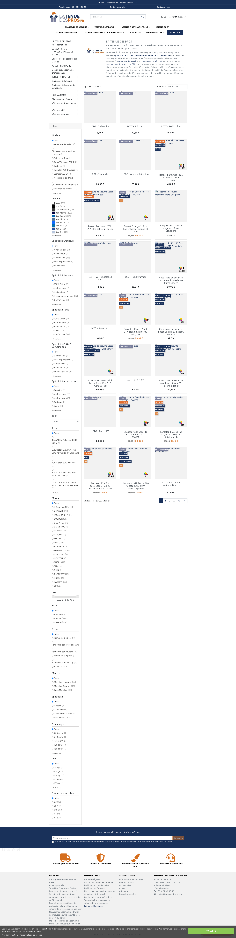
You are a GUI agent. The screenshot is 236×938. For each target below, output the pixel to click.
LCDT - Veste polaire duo (135, 174)
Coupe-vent (61, 363)
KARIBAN (60, 582)
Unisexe (60, 622)
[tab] (118, 2)
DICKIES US (61, 526)
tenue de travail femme (159, 55)
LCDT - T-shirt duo (171, 126)
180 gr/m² (60, 745)
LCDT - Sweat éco (100, 328)
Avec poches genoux (66, 296)
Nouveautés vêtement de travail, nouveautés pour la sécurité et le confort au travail (64, 915)
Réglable (59, 390)
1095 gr (59, 775)
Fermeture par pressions (65, 645)
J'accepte (211, 930)
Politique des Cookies (94, 888)
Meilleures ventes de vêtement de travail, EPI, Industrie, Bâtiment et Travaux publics (65, 924)
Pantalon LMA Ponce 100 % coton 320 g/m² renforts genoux (135, 486)
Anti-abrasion (62, 398)
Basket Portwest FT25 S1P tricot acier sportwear (171, 177)
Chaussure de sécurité (62, 99)
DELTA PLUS (62, 523)
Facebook (3, 849)
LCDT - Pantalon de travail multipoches (171, 484)
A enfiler (60, 666)
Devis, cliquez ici (118, 7)
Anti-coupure (62, 288)
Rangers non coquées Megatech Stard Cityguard (171, 228)
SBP (57, 806)
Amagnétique (62, 250)
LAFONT (60, 534)
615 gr (58, 771)
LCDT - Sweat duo (100, 174)
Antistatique (61, 253)
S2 (57, 813)
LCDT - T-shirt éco (100, 126)
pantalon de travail (124, 55)
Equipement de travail (62, 81)
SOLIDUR (60, 519)
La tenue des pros (61, 41)
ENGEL (59, 562)
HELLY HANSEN (64, 507)
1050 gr (59, 783)
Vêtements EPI (58, 110)
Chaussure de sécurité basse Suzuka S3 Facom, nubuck (171, 331)
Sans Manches (63, 690)
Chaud (59, 330)
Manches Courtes (64, 686)
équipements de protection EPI (120, 64)
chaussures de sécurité (151, 61)
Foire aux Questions (93, 906)
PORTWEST (62, 550)
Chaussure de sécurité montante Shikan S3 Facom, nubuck (171, 383)
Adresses (123, 891)
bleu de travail (140, 55)
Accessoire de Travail (65, 178)
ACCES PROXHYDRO (61, 66)
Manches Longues (65, 682)
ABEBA (59, 578)
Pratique (59, 402)
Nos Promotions (59, 44)
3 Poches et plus (64, 713)
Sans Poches (62, 717)
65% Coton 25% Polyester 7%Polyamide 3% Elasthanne (65, 485)
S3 (57, 817)
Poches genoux (63, 371)
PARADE (60, 530)
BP (57, 586)
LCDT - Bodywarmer (135, 276)
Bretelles (59, 166)
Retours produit (126, 882)
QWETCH (60, 558)
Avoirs (122, 888)
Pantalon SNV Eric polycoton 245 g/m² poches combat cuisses (100, 486)
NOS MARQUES (59, 95)
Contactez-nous (163, 7)
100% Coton (61, 284)
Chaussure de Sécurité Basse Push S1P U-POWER (135, 434)
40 (179, 500)
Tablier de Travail (63, 158)
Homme (60, 618)
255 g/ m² (60, 733)
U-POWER (61, 511)
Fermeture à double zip (64, 662)
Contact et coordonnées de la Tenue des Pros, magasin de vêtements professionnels (98, 900)
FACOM (59, 538)
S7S (57, 802)
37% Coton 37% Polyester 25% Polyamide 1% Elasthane (65, 453)
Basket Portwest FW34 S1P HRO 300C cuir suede (100, 227)
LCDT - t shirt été (135, 379)
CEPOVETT (61, 554)
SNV (58, 566)
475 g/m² (60, 741)
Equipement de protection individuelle (64, 86)
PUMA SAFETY (63, 515)
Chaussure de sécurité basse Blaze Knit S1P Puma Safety (100, 383)
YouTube (8, 849)
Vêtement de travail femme (64, 103)
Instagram (18, 849)
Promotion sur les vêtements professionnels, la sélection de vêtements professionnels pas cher (65, 906)
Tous (56, 140)
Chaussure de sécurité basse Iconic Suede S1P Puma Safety (171, 280)
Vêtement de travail (61, 114)
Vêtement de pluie (64, 144)
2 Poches (60, 709)
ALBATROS (60, 546)
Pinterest (13, 849)
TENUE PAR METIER (61, 77)
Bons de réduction (127, 894)
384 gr (58, 767)
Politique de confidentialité (96, 885)
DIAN (58, 570)
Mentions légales (92, 879)
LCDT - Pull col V (100, 431)
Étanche (59, 265)
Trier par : (161, 86)
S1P (58, 810)
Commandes (125, 885)
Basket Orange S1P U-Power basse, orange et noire (135, 229)
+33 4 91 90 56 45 (165, 891)
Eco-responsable (63, 261)
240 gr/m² (60, 737)
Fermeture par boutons (65, 651)
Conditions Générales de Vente (98, 882)
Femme (59, 614)
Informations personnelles (131, 879)
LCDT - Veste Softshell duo (100, 278)
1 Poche (59, 705)
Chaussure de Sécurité (65, 184)
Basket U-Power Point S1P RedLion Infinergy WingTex (135, 331)
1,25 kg (59, 779)
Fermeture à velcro (64, 638)
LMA (59, 542)
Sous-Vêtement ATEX (65, 162)
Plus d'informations (10, 935)
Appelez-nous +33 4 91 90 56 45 (72, 7)
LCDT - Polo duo (135, 126)
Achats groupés (56, 885)
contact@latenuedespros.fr (169, 894)
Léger (59, 406)
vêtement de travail (127, 61)
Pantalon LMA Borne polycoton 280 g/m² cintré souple (171, 434)
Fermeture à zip (64, 655)
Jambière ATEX (63, 174)
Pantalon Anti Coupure (66, 170)
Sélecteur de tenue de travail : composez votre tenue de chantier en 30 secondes (65, 897)
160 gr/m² (60, 749)
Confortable (62, 257)
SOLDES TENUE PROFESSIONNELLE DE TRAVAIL (62, 52)
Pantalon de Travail (65, 188)
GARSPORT (61, 574)
